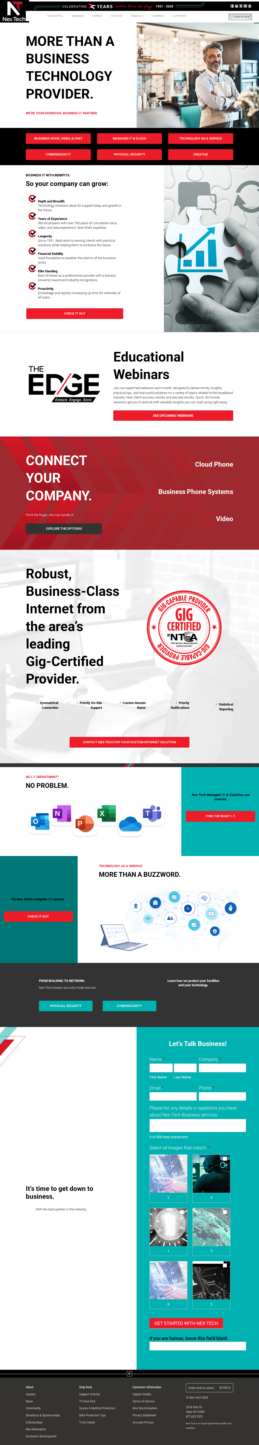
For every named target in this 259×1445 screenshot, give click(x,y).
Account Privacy (143, 1422)
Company (210, 1059)
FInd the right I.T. (220, 816)
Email (156, 1088)
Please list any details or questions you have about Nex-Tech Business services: (192, 1111)
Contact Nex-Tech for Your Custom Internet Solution (129, 742)
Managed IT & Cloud (129, 138)
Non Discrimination (145, 1408)
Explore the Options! (64, 528)
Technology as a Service (200, 138)
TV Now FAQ (87, 1401)
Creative (116, 15)
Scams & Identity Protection (97, 1408)
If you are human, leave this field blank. (189, 1338)
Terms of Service (144, 1401)
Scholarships (34, 1422)
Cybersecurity (58, 154)
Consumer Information (147, 1387)
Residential (55, 15)
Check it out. (38, 916)
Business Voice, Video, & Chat (58, 138)
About (29, 1387)
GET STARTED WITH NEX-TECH (186, 1323)
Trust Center (87, 1422)
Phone (206, 1088)
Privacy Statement (144, 1415)
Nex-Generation (36, 1429)
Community (33, 1408)
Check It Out (74, 313)
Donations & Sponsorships (43, 1415)
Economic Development (41, 1436)
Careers (31, 1394)
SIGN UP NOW (242, 16)
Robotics (137, 15)
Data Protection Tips (92, 1415)
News (29, 1401)
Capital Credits (142, 1394)
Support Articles (89, 1394)
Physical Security (129, 154)
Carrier (97, 15)
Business (77, 15)
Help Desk (85, 1387)
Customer (179, 15)
